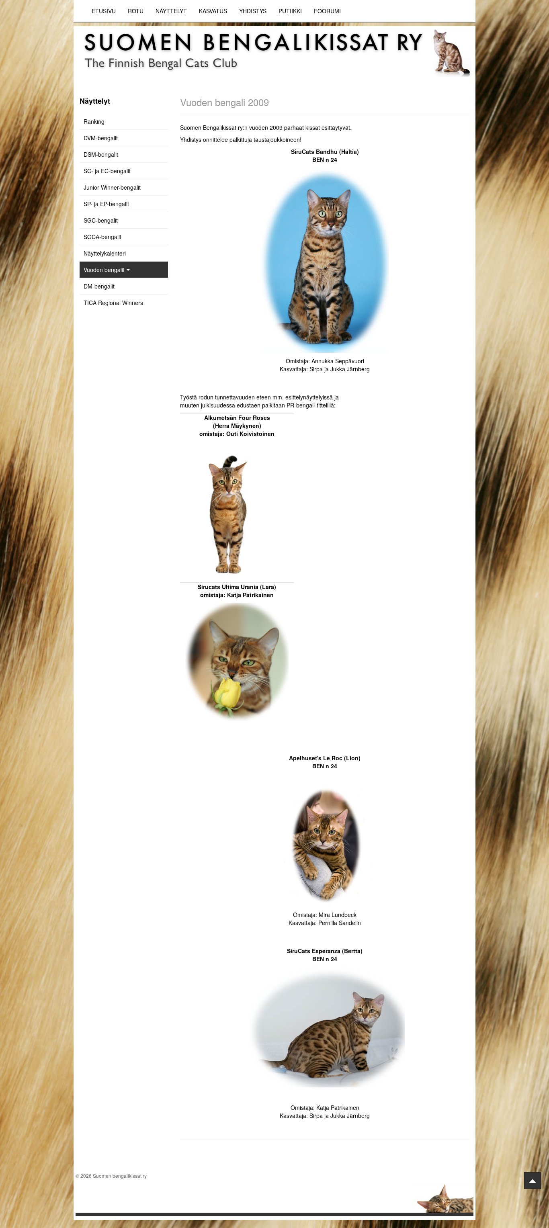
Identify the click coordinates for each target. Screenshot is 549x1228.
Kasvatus (213, 11)
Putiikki (290, 11)
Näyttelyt (171, 11)
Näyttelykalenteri (105, 253)
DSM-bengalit (101, 154)
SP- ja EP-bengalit (106, 204)
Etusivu (104, 11)
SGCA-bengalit (102, 237)
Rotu (135, 11)
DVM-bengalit (101, 138)
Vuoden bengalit (104, 270)
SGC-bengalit (101, 220)
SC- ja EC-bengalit (107, 171)
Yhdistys (252, 11)
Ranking (94, 121)
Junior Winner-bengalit (112, 187)
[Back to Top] (532, 1180)
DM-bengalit (99, 286)
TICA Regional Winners (113, 303)
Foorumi (327, 11)
